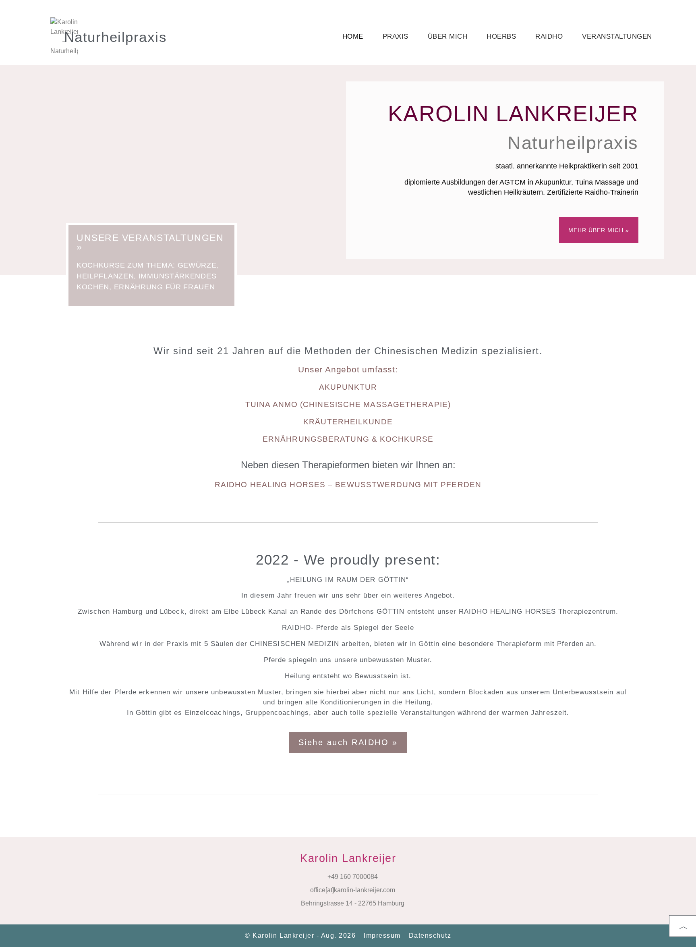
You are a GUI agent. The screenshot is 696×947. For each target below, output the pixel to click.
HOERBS (501, 36)
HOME (352, 36)
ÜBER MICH (448, 36)
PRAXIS (395, 36)
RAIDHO (549, 36)
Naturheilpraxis (115, 37)
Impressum (382, 935)
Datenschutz (430, 935)
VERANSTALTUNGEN (617, 36)
